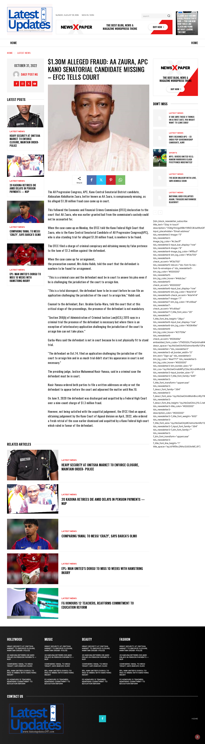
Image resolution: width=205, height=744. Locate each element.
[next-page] (160, 212)
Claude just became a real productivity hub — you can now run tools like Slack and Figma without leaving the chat (186, 23)
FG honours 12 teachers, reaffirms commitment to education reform (98, 605)
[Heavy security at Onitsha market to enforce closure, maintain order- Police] (25, 116)
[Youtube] (34, 83)
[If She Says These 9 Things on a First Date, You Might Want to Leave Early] (160, 118)
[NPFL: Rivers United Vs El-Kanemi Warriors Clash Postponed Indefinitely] (160, 158)
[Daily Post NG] (17, 74)
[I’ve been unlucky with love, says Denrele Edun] (160, 177)
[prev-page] (155, 212)
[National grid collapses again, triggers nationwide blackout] (160, 197)
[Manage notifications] (197, 737)
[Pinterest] (111, 180)
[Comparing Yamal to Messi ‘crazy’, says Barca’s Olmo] (25, 212)
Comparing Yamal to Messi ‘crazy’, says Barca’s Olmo (25, 233)
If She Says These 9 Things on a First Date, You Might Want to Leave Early (182, 119)
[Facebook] (16, 83)
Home (10, 52)
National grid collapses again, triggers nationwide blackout (182, 199)
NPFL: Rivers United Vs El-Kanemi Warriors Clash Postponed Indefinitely (181, 159)
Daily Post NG (29, 74)
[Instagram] (22, 83)
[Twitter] (28, 83)
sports (173, 153)
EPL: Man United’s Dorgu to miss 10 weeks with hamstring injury (25, 277)
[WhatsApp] (120, 180)
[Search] (169, 16)
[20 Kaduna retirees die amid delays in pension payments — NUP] (25, 166)
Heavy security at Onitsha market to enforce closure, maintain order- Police (25, 141)
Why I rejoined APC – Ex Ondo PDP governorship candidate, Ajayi (181, 139)
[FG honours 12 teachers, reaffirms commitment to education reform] (32, 603)
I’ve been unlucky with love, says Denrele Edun (182, 179)
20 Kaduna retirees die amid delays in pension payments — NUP (23, 188)
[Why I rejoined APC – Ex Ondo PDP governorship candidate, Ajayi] (160, 138)
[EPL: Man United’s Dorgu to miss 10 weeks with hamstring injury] (25, 254)
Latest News (24, 52)
